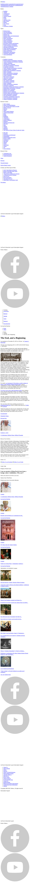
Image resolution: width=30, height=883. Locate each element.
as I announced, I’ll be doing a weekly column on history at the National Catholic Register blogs (14, 384)
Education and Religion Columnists (11, 65)
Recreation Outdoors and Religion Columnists (13, 86)
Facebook (4, 406)
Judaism (5, 126)
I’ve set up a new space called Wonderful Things (11, 390)
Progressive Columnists (8, 85)
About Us (5, 767)
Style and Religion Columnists (10, 95)
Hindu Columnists (7, 71)
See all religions (6, 148)
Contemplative (11, 4)
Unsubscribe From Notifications (10, 784)
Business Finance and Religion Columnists (12, 60)
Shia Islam (5, 141)
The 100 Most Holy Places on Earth (11, 106)
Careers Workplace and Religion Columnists (13, 61)
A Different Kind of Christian (9, 175)
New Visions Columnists (8, 80)
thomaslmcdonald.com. (6, 405)
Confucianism (6, 119)
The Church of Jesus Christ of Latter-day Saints (13, 130)
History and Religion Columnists (10, 73)
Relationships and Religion (9, 52)
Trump (4, 318)
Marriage (5, 313)
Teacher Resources (7, 156)
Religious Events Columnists (9, 91)
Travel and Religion (7, 54)
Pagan (4, 25)
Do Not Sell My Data (8, 779)
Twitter (27, 405)
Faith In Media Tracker (6, 165)
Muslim (19, 5)
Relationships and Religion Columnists (11, 88)
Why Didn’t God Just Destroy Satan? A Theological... (12, 633)
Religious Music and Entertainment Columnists (13, 93)
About (4, 329)
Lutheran (5, 127)
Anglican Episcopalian (8, 112)
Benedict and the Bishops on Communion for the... (12, 515)
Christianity (5, 117)
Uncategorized (4, 413)
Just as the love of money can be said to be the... (11, 619)
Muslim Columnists (7, 79)
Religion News (6, 31)
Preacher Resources (7, 154)
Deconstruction (6, 323)
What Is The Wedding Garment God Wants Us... (11, 600)
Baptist (4, 115)
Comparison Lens (7, 153)
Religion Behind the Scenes (9, 137)
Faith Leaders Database (8, 111)
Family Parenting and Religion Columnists (12, 68)
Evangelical (17, 4)
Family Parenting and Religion (10, 48)
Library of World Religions (9, 105)
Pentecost (5, 321)
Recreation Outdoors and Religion (10, 43)
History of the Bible (7, 172)
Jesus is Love (6, 176)
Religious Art (6, 34)
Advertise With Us (7, 774)
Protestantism (6, 136)
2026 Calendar (6, 104)
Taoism (5, 146)
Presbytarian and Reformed (9, 135)
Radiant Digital (6, 782)
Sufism (4, 143)
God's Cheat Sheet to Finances (10, 170)
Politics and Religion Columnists (10, 84)
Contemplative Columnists (9, 64)
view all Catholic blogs (6, 674)
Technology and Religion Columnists (11, 96)
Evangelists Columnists (8, 66)
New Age (5, 132)
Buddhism (5, 116)
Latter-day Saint (13, 5)
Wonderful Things (5, 416)
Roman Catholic (7, 138)
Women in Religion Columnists (10, 99)
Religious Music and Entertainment (11, 36)
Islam (4, 125)
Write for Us (6, 776)
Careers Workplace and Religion (10, 45)
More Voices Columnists (8, 76)
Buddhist (3, 4)
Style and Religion (7, 39)
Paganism (5, 133)
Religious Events (7, 37)
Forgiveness (6, 311)
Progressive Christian (8, 6)
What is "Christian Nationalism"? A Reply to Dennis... (12, 651)
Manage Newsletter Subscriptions (10, 783)
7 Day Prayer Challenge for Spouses (11, 173)
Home (4, 328)
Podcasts (5, 109)
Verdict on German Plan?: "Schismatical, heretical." (12, 563)
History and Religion (8, 38)
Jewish (8, 5)
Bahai (4, 114)
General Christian (7, 16)
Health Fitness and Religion (9, 49)
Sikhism (5, 142)
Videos (4, 110)
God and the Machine (5, 499)
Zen (4, 147)
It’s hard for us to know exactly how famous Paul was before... (14, 602)
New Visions (6, 23)
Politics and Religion (7, 40)
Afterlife (5, 316)
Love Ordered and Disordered (7, 668)
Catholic (6, 4)
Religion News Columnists (9, 89)
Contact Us (5, 781)
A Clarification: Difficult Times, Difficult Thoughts (12, 496)
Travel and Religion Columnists (10, 98)
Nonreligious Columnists (8, 81)
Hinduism (5, 121)
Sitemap (5, 786)
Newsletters (3, 182)
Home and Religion (7, 50)
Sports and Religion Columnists (10, 94)
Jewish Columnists (7, 75)
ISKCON (5, 123)
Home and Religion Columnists (10, 74)
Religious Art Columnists (8, 90)
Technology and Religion (9, 53)
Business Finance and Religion (10, 44)
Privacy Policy (6, 777)
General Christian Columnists (9, 69)
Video (2, 158)
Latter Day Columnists (8, 78)
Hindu (6, 5)
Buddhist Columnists (8, 59)
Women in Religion (7, 42)
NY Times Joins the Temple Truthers (9, 544)
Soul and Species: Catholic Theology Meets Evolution (12, 582)
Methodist (5, 128)
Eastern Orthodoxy (7, 120)
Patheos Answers (7, 107)
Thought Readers (4, 163)
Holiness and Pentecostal (8, 122)
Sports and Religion (7, 33)
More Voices (6, 21)
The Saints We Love (7, 178)
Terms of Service (7, 778)
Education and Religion (8, 47)
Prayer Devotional (7, 177)
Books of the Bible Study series (10, 171)
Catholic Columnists (7, 63)
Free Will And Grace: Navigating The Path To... (11, 616)
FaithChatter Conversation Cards (10, 180)
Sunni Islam (6, 145)
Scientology (6, 140)
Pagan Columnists (7, 83)
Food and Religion (7, 32)
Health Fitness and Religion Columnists (12, 70)
